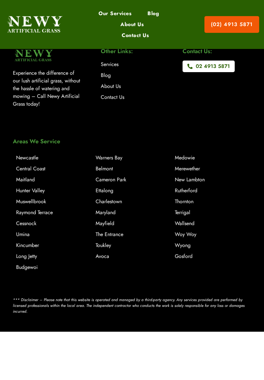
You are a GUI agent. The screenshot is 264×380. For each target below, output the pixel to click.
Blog (153, 13)
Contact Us (135, 35)
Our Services (115, 13)
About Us (132, 24)
